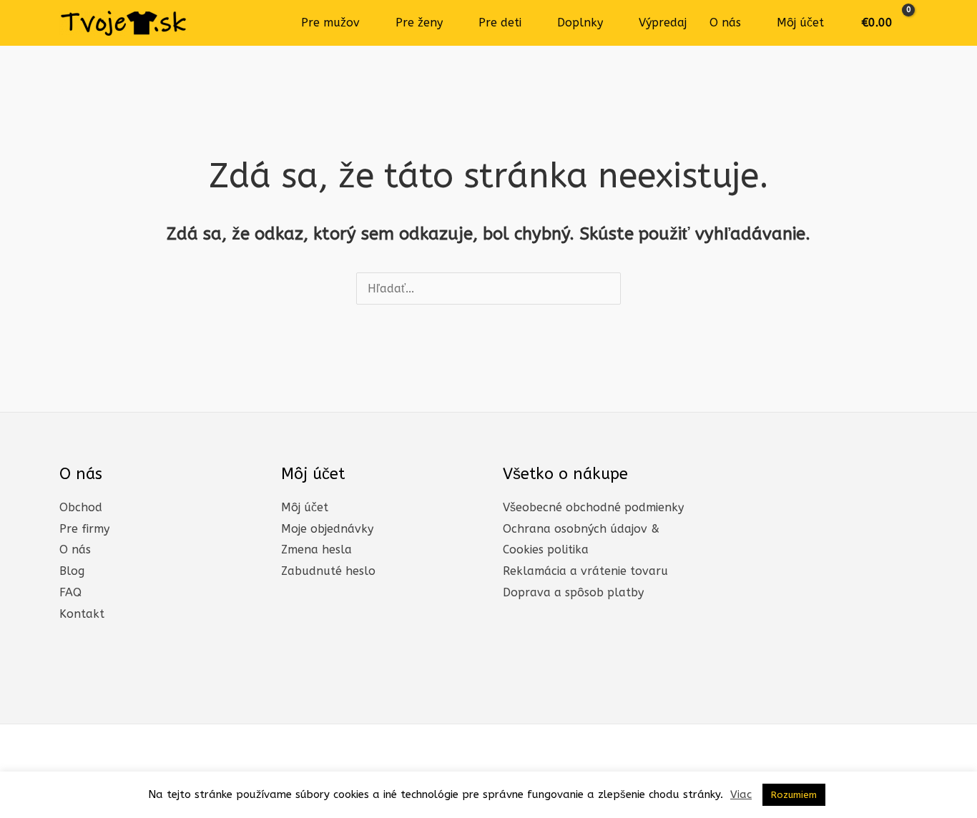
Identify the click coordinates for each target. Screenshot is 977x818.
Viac (741, 794)
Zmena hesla (316, 549)
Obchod (80, 507)
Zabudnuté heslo (328, 571)
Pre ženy (419, 22)
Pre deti (499, 22)
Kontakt (81, 614)
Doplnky (580, 22)
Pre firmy (84, 529)
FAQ (70, 592)
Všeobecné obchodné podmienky (593, 507)
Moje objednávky (327, 529)
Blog (71, 571)
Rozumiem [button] (794, 794)
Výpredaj (663, 22)
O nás (725, 22)
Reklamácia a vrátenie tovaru (585, 571)
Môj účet (800, 22)
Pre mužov (330, 22)
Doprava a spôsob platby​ (573, 592)
